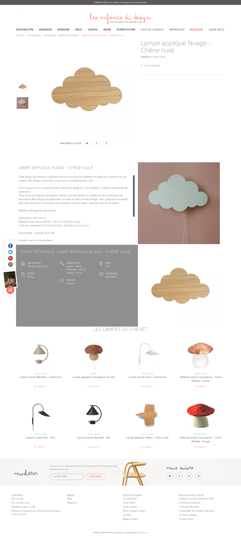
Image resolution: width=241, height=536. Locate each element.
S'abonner (95, 476)
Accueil (20, 35)
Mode (107, 29)
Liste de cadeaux (152, 29)
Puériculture (126, 29)
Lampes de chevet (68, 35)
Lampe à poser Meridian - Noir (94, 437)
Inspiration (176, 29)
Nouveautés (24, 29)
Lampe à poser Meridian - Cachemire (40, 377)
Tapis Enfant (129, 502)
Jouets (93, 29)
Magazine (72, 502)
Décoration (34, 35)
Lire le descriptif (152, 65)
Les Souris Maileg (188, 515)
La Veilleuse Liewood (189, 502)
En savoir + (40, 386)
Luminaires (49, 35)
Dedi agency (142, 532)
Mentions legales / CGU (23, 506)
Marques (45, 29)
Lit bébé (127, 515)
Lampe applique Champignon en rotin (94, 377)
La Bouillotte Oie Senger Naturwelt (196, 510)
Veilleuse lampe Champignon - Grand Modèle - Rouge (201, 439)
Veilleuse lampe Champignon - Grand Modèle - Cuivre (201, 379)
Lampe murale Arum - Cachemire (147, 377)
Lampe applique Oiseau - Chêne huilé (147, 437)
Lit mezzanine (130, 498)
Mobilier (63, 29)
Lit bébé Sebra (186, 519)
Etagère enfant (130, 519)
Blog (69, 498)
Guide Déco (216, 29)
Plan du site (17, 498)
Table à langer (130, 506)
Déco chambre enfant (134, 510)
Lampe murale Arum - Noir (40, 437)
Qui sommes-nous (20, 502)
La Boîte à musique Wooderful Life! (196, 498)
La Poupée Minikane (189, 506)
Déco (78, 29)
